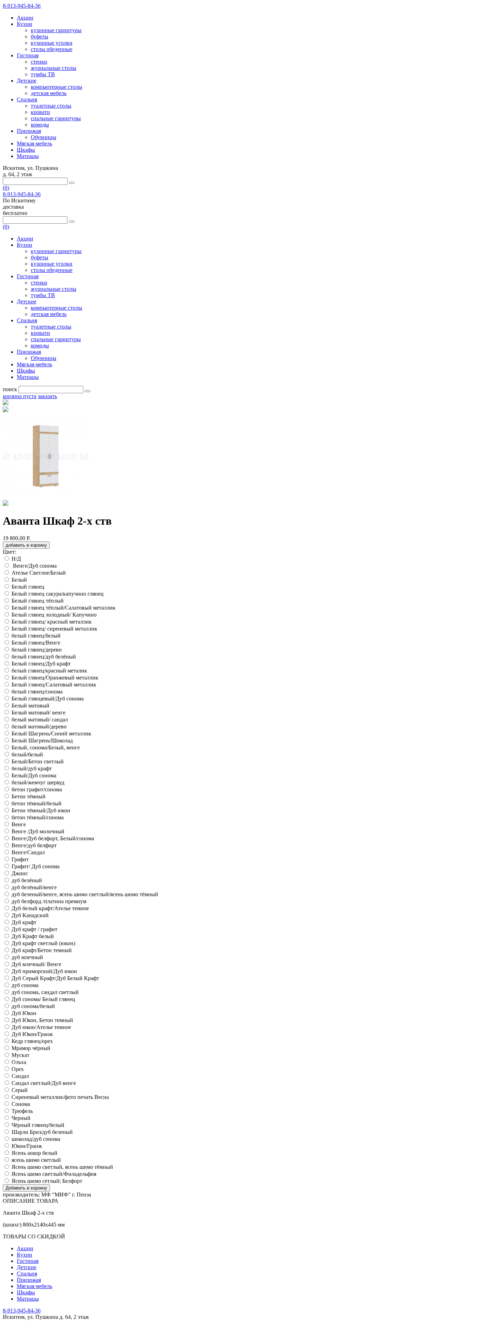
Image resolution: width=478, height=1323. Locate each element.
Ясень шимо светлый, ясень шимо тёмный (62, 1167)
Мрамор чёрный (31, 1048)
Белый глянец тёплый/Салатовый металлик (63, 608)
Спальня (27, 99)
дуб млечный (27, 957)
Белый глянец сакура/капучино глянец (58, 594)
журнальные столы (53, 68)
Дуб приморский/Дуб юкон (44, 971)
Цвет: (9, 552)
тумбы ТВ (43, 74)
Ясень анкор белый (35, 1153)
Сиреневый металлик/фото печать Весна (60, 1097)
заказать (47, 396)
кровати (40, 112)
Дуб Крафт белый (33, 936)
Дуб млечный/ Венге (36, 964)
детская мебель (48, 93)
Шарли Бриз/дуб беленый (42, 1132)
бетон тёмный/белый (37, 803)
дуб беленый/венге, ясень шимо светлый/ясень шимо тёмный (85, 894)
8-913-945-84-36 (22, 6)
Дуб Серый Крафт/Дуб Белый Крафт (56, 978)
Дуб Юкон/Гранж (33, 1034)
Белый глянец (28, 587)
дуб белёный (27, 880)
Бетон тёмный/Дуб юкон (41, 810)
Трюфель (22, 1111)
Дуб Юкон (24, 1013)
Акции (25, 18)
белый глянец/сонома (37, 692)
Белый (19, 580)
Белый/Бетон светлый (38, 761)
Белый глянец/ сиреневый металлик (54, 629)
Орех (18, 1069)
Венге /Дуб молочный (38, 831)
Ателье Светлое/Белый (39, 573)
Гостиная (27, 55)
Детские (26, 81)
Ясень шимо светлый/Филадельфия (55, 1174)
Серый (20, 1090)
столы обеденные (51, 49)
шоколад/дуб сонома (36, 1139)
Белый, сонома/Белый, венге (46, 747)
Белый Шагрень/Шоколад (42, 740)
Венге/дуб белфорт (35, 845)
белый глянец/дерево (37, 650)
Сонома (21, 1104)
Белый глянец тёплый (38, 601)
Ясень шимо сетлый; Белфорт (48, 1181)
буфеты (39, 36)
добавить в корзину (26, 545)
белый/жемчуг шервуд (38, 782)
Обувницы (43, 137)
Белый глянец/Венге (36, 643)
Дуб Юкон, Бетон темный (42, 1020)
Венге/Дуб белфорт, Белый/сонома (53, 838)
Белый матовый (30, 706)
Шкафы (26, 150)
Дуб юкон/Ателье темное (42, 1027)
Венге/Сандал (29, 852)
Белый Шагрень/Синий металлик (51, 733)
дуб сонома (25, 985)
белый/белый (27, 754)
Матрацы (28, 156)
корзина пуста (19, 396)
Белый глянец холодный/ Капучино (54, 615)
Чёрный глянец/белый (38, 1125)
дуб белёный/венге (34, 887)
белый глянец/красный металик (49, 671)
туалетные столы (51, 106)
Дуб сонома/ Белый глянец (43, 999)
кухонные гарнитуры (56, 30)
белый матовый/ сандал (40, 719)
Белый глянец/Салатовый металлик (54, 685)
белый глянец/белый (36, 636)
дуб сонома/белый (33, 1006)
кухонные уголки (51, 43)
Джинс (20, 873)
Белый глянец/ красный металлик (52, 622)
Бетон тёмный (28, 796)
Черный (21, 1118)
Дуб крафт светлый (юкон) (43, 943)
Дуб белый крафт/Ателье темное (51, 908)
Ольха (19, 1062)
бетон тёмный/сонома (38, 817)
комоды (40, 125)
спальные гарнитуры (56, 118)
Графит (20, 859)
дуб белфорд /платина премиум (49, 901)
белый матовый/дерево (39, 726)
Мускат (20, 1055)
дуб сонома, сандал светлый (45, 992)
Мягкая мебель (34, 143)
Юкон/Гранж (27, 1146)
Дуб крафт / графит (34, 929)
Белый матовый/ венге (38, 713)
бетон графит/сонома (37, 789)
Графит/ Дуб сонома (35, 866)
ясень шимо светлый (36, 1160)
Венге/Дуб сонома (35, 566)
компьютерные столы (56, 87)
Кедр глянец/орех (32, 1041)
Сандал (20, 1076)
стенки (39, 62)
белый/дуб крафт (32, 768)
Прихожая (29, 131)
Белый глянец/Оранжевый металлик (55, 678)
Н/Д (16, 559)
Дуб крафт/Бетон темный (42, 950)
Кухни (24, 24)
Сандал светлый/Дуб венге (44, 1083)
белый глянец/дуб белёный (44, 657)
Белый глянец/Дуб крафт (41, 664)
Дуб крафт (24, 922)
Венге (19, 824)
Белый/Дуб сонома (34, 775)
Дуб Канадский (30, 915)
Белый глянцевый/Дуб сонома (48, 699)
